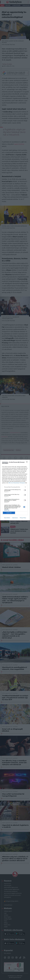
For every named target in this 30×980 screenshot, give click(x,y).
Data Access (15, 517)
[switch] (25, 490)
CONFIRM (9, 512)
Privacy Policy (23, 517)
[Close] (27, 462)
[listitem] (15, 487)
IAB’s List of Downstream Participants (16, 482)
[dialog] (15, 490)
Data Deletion (7, 517)
